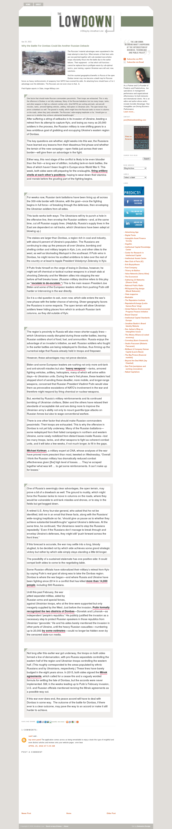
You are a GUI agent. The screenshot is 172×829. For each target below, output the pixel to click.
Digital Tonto (130, 235)
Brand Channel (131, 315)
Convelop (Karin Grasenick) (136, 340)
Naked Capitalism (132, 372)
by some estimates (53, 630)
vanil (30, 736)
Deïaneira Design (143, 826)
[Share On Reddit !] (43, 721)
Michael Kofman (37, 450)
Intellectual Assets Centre (135, 258)
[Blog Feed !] (77, 721)
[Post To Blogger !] (67, 721)
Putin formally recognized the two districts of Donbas (68, 609)
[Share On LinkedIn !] (45, 721)
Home (68, 813)
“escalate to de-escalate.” (46, 283)
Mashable (129, 297)
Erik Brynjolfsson (132, 265)
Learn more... (129, 112)
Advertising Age (131, 232)
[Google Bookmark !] (72, 721)
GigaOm (128, 244)
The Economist (131, 277)
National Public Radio (134, 285)
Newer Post (26, 813)
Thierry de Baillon (132, 271)
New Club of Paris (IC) (134, 261)
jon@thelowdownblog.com (135, 120)
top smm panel (34, 740)
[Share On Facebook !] (40, 721)
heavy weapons (75, 368)
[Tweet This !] (38, 721)
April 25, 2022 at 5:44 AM (41, 746)
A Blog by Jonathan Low (91, 31)
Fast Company (131, 268)
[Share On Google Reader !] (70, 721)
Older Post (111, 813)
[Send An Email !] (75, 721)
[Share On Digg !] (58, 721)
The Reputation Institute (135, 300)
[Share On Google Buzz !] (48, 721)
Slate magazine (131, 294)
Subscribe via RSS (135, 59)
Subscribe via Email (135, 62)
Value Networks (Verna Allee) (137, 274)
